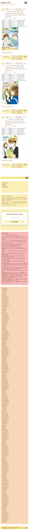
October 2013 (5, 502)
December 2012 (5, 516)
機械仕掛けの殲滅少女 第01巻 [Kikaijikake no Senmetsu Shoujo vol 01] (14, 254)
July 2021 (4, 374)
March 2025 (4, 313)
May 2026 (4, 294)
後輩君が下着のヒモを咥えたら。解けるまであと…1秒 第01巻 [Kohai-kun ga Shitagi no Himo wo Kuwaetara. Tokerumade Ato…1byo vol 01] (14, 276)
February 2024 (5, 331)
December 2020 (5, 383)
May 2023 (4, 343)
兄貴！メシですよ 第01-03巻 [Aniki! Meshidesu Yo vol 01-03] (14, 271)
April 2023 (4, 345)
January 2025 (5, 316)
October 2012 (5, 519)
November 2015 (5, 468)
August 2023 (4, 339)
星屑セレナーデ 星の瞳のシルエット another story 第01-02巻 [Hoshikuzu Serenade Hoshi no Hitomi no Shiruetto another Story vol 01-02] (15, 120)
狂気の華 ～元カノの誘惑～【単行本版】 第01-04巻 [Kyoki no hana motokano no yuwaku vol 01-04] (14, 268)
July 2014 (4, 490)
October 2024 (5, 320)
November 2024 (5, 318)
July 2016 (4, 457)
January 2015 (5, 481)
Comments (13, 528)
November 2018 (5, 418)
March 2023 (4, 346)
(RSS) (5, 528)
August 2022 (4, 356)
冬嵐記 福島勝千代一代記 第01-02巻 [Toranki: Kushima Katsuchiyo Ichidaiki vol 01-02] (13, 256)
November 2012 (5, 517)
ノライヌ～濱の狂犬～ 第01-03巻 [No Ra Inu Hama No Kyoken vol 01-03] (13, 261)
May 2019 (4, 410)
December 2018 (5, 417)
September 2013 (5, 504)
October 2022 (5, 353)
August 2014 (4, 488)
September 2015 (5, 470)
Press (18, 527)
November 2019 (5, 401)
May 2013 (4, 509)
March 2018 (4, 429)
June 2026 (4, 292)
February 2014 (5, 497)
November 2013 (5, 501)
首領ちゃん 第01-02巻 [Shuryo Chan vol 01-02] (12, 246)
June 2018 (4, 425)
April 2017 (4, 444)
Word (16, 527)
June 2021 (4, 375)
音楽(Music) (4, 185)
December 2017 (5, 433)
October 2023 (5, 336)
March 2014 (4, 495)
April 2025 (4, 312)
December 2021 (5, 367)
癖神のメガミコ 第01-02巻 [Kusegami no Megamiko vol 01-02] (14, 251)
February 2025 (5, 314)
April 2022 (4, 361)
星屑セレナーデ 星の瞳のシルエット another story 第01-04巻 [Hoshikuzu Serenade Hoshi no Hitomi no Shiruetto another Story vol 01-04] (15, 12)
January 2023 (5, 349)
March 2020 (4, 396)
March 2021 (4, 379)
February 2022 (5, 364)
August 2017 (4, 439)
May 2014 (4, 492)
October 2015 (5, 469)
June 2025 (4, 309)
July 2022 (4, 357)
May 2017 (4, 443)
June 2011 (4, 521)
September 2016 (5, 454)
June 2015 (4, 475)
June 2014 (4, 491)
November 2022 (5, 352)
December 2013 (5, 499)
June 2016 (4, 458)
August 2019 (4, 405)
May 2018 (4, 426)
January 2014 (5, 498)
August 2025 (4, 306)
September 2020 (5, 388)
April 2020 (4, 394)
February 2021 (5, 381)
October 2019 (5, 403)
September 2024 (5, 321)
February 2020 (5, 397)
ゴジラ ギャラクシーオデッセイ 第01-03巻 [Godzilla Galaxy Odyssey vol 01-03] (14, 242)
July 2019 (4, 407)
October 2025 (5, 303)
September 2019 (5, 404)
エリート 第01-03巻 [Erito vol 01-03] (9, 234)
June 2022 (4, 359)
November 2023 (5, 335)
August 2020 (4, 389)
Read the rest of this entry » (7, 52)
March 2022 (4, 363)
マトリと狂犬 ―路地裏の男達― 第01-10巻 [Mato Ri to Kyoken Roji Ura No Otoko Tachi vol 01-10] (13, 245)
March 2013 (4, 512)
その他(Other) (5, 187)
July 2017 (4, 440)
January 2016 (5, 465)
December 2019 (5, 400)
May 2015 (4, 476)
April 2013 (4, 510)
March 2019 (4, 412)
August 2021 (4, 372)
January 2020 (5, 399)
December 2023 (5, 334)
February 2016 (5, 463)
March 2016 (4, 462)
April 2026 (4, 295)
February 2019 (5, 414)
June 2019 (4, 408)
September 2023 (5, 338)
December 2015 (5, 466)
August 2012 (4, 520)
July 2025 (4, 307)
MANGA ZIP (4, 527)
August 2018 (4, 422)
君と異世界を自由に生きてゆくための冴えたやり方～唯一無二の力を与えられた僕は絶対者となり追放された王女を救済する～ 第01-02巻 (14, 265)
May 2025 (4, 310)
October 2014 (5, 486)
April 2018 (4, 428)
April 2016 (4, 461)
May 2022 (4, 360)
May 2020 (4, 393)
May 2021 (4, 376)
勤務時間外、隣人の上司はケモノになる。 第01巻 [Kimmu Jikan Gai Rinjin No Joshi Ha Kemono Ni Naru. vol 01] (14, 273)
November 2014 (5, 484)
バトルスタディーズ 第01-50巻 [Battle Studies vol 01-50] (14, 240)
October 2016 (5, 452)
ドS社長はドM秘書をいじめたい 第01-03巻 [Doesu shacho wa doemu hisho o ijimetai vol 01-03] (14, 280)
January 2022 (5, 365)
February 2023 (5, 347)
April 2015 (4, 477)
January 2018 (5, 432)
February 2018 (5, 430)
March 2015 (4, 479)
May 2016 (4, 459)
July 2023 (4, 341)
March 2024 (4, 330)
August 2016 (4, 455)
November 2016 (5, 451)
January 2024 (5, 332)
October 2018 (5, 419)
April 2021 (4, 378)
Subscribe (14, 221)
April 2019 (4, 411)
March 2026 (4, 296)
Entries (3, 528)
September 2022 (5, 354)
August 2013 (4, 505)
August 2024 (4, 323)
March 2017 (4, 446)
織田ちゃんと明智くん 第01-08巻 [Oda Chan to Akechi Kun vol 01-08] (14, 238)
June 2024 (4, 325)
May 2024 (4, 327)
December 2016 (5, 450)
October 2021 (5, 370)
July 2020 (4, 390)
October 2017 (5, 436)
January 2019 (5, 415)
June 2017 (4, 441)
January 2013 (5, 515)
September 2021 (5, 371)
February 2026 (5, 298)
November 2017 (5, 434)
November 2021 (5, 368)
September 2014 (5, 487)
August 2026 (4, 289)
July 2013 (4, 506)
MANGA (15, 72)
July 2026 (4, 291)
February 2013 (5, 513)
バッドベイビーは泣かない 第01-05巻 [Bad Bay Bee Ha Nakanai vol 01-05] (13, 259)
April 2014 (4, 494)
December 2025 (5, 301)
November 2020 (5, 385)
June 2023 (4, 342)
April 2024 (4, 328)
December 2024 (5, 317)
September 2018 (5, 421)
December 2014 (5, 483)
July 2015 (4, 473)
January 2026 (5, 299)
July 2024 (4, 324)
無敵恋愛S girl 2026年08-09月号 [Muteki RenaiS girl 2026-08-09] (14, 249)
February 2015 (5, 480)
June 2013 (4, 508)
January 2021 (5, 382)
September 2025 (5, 305)
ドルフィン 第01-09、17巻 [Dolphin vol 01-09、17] (13, 236)
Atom (8, 528)
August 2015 (4, 472)
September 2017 (5, 437)
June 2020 (4, 392)
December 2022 (5, 350)
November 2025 (5, 302)
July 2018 (4, 423)
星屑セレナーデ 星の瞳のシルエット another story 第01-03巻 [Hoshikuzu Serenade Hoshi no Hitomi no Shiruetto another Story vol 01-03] (15, 66)
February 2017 (5, 447)
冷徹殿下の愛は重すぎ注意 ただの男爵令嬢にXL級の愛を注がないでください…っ (14, 282)
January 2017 (5, 448)
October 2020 (5, 386)
